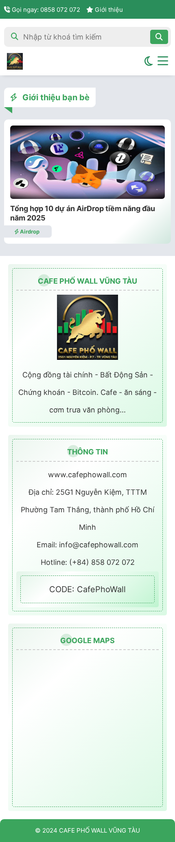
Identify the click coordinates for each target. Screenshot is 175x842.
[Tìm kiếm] (159, 37)
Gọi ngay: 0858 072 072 (45, 9)
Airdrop (29, 231)
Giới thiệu (108, 9)
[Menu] (163, 61)
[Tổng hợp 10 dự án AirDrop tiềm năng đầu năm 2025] (87, 196)
